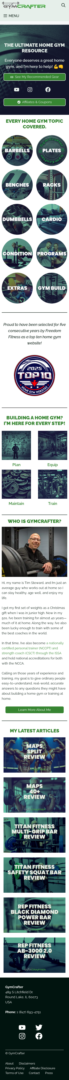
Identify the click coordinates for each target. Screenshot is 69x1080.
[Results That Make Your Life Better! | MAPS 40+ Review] (34, 810)
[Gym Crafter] (24, 5)
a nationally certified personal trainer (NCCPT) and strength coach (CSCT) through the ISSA (33, 648)
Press (49, 1073)
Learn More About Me (34, 710)
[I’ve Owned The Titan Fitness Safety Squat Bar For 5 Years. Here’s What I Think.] (34, 890)
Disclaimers (27, 1063)
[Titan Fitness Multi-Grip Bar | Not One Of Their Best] (34, 850)
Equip (52, 464)
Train (52, 503)
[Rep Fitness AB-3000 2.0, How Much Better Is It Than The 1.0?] (34, 970)
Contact (34, 1073)
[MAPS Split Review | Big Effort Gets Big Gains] (34, 770)
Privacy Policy (15, 1068)
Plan (16, 464)
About (9, 1063)
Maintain (16, 503)
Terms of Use (14, 1073)
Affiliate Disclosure (42, 1068)
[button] (63, 5)
